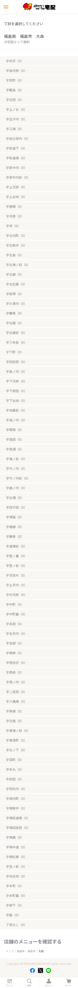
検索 (29, 985)
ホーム (10, 985)
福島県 (21, 951)
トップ (10, 951)
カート (68, 985)
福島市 (31, 951)
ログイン (49, 985)
